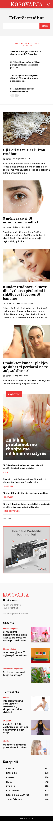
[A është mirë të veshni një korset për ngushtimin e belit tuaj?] (40, 727)
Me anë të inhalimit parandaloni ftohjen (15, 746)
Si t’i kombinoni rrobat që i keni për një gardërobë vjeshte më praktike (25, 65)
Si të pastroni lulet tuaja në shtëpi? (14, 673)
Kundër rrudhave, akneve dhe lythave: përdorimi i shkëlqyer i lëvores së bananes (25, 292)
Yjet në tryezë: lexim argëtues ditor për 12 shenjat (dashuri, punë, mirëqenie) (24, 78)
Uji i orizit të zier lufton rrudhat (24, 151)
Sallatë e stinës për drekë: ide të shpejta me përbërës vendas (25, 52)
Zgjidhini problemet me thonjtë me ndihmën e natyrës (26, 446)
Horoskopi (8, 486)
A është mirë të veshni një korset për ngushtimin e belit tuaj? (15, 728)
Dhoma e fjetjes (9, 649)
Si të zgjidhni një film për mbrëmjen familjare (22, 90)
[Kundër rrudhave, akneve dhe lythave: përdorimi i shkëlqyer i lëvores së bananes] (26, 265)
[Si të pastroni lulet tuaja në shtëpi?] (40, 674)
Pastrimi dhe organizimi (13, 668)
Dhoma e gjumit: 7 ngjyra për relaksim (14, 654)
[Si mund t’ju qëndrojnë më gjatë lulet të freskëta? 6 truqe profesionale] (40, 634)
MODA (5, 472)
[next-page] (17, 95)
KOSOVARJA (8, 497)
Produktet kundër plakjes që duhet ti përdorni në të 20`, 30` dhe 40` (25, 366)
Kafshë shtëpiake (11, 511)
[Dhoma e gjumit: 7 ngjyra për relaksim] (40, 655)
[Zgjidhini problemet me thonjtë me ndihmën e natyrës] (26, 427)
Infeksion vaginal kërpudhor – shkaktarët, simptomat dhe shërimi (13, 706)
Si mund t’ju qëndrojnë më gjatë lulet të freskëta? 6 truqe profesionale (15, 636)
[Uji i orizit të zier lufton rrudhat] (26, 128)
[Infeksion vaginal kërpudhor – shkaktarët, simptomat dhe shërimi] (40, 703)
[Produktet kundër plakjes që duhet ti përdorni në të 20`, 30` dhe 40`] (26, 341)
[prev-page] (12, 95)
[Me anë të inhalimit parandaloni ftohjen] (40, 747)
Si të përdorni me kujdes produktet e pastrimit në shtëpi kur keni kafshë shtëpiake (26, 505)
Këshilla (6, 697)
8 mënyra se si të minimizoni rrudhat (20, 220)
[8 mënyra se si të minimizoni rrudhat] (26, 196)
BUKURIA (7, 159)
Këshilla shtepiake (10, 628)
